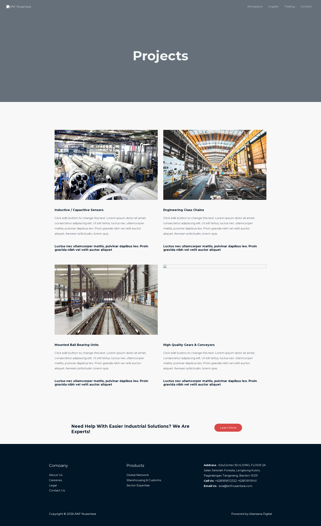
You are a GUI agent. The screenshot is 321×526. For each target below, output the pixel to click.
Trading (289, 6)
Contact (306, 6)
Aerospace (255, 6)
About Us (55, 475)
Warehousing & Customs (144, 480)
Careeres (55, 480)
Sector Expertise (138, 485)
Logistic (273, 6)
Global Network (138, 475)
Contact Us (57, 490)
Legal (53, 485)
